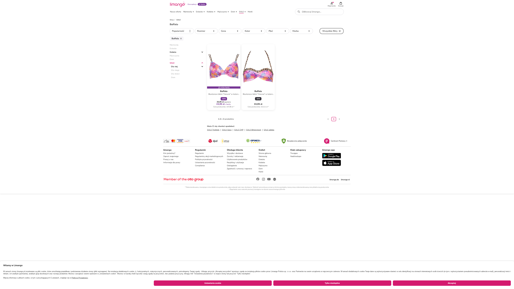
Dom (261, 168)
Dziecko (262, 159)
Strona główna (265, 153)
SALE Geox (227, 130)
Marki (261, 171)
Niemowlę (263, 156)
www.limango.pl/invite (277, 189)
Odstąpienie (232, 165)
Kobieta (173, 52)
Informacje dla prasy (171, 162)
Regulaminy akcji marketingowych (209, 156)
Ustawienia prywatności (205, 162)
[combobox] (319, 12)
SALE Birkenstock (253, 130)
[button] (341, 4)
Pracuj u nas (168, 159)
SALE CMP (238, 130)
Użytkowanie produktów (237, 159)
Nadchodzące (295, 156)
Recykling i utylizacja (235, 162)
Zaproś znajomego (171, 156)
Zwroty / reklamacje (235, 156)
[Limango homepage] (177, 4)
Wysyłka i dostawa (235, 153)
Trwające (294, 153)
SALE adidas (269, 130)
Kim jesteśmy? (169, 153)
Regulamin (199, 153)
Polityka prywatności (203, 159)
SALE (172, 63)
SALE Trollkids (213, 130)
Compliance (200, 165)
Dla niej (174, 66)
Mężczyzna (263, 165)
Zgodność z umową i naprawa (239, 168)
